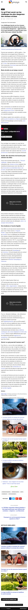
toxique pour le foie (9, 110)
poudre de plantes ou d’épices (12, 119)
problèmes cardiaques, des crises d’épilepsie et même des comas (14, 331)
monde (4, 234)
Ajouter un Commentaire (9, 599)
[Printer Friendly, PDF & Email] (14, 486)
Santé (3, 9)
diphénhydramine (8, 321)
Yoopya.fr (8, 608)
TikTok (3, 49)
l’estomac (5, 252)
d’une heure (13, 65)
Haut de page (23, 608)
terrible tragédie (7, 388)
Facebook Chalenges (6, 491)
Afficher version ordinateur (14, 604)
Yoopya (3, 18)
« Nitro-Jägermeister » (12, 286)
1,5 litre (5, 63)
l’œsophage (16, 250)
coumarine (8, 108)
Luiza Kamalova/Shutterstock (13, 49)
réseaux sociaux (14, 164)
